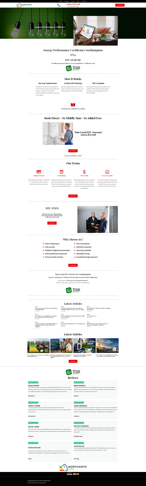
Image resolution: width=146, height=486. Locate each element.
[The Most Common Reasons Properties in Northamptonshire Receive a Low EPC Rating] (61, 345)
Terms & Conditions (31, 482)
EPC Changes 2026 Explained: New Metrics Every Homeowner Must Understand (46, 316)
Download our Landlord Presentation (73, 109)
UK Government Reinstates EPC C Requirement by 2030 (73, 324)
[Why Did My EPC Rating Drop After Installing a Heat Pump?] (84, 345)
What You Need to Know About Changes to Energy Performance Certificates (97, 324)
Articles (44, 482)
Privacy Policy (39, 482)
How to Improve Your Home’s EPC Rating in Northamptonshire (46, 309)
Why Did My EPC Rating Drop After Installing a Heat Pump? (99, 309)
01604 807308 (73, 4)
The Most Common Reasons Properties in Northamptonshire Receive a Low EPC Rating (72, 309)
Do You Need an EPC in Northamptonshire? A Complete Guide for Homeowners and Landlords (46, 325)
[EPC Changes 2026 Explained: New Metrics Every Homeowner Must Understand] (107, 345)
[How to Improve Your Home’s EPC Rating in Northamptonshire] (38, 345)
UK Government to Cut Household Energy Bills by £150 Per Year (72, 316)
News (36, 306)
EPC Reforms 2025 (91, 316)
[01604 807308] (58, 5)
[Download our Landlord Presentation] (73, 105)
